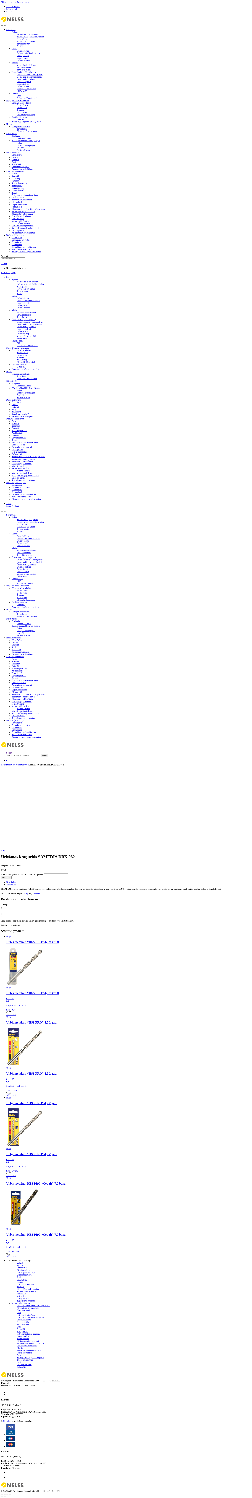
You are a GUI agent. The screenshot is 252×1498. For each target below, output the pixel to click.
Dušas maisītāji (23, 86)
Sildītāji (20, 46)
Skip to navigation (8, 2)
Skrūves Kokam (23, 150)
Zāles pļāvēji (22, 112)
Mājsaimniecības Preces (26, 1291)
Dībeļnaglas (22, 1279)
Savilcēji (20, 148)
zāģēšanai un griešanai (26, 1301)
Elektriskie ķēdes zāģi (26, 115)
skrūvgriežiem (22, 1298)
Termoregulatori (23, 44)
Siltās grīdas (22, 39)
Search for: (5, 256)
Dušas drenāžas (23, 60)
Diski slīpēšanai (18, 230)
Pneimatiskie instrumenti (22, 200)
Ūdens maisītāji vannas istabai (29, 77)
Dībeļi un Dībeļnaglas (26, 145)
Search (9, 753)
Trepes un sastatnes (19, 204)
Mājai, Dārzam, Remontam (17, 100)
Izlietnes (15, 63)
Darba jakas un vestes (21, 240)
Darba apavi (17, 237)
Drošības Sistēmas (19, 117)
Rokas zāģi (16, 164)
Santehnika (10, 29)
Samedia (36, 893)
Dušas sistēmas (23, 84)
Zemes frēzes (22, 105)
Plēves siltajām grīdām (26, 41)
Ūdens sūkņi (22, 107)
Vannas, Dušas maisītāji (26, 89)
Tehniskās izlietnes (24, 70)
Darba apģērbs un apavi (16, 235)
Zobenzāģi (16, 178)
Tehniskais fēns (18, 188)
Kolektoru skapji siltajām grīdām (30, 37)
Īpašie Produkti (12, 506)
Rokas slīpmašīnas (19, 183)
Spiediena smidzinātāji (21, 167)
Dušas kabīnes (23, 51)
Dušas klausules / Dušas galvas (30, 74)
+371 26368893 (13, 7)
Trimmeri (20, 110)
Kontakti (10, 11)
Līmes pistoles (17, 202)
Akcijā (9, 503)
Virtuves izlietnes (24, 67)
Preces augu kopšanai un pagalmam (26, 122)
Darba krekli (17, 242)
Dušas (14, 48)
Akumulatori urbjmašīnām (22, 214)
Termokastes (22, 129)
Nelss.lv (6, 1421)
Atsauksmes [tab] (11, 884)
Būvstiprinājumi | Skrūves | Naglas (26, 141)
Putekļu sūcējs (17, 185)
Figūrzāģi (15, 181)
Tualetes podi (17, 93)
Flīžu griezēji (17, 207)
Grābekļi (15, 159)
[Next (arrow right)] (5, 1496)
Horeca (9, 124)
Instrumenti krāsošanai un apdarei (30, 1317)
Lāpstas (15, 157)
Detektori (21, 119)
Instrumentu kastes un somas (23, 211)
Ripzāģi (15, 192)
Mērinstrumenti (18, 218)
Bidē (19, 96)
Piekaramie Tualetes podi (27, 98)
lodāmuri (20, 1287)
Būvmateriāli (11, 133)
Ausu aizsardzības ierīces (22, 249)
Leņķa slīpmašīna (19, 190)
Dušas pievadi (22, 58)
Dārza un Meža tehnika (21, 103)
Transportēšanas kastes (21, 126)
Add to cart (6, 877)
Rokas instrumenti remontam (23, 233)
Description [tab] (11, 882)
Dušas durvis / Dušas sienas (28, 53)
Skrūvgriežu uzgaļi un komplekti (25, 228)
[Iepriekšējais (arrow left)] (2, 1496)
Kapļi (14, 162)
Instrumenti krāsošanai (21, 221)
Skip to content (23, 2)
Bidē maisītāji (22, 91)
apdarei (20, 1263)
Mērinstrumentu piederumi (22, 226)
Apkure (15, 32)
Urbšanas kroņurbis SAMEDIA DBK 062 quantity (22, 874)
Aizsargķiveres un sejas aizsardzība (26, 252)
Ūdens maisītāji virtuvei (26, 79)
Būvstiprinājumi (23, 1270)
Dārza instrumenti (13, 152)
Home (3, 765)
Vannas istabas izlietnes (26, 65)
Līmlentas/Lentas (24, 138)
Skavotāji (15, 176)
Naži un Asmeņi (23, 223)
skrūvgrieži (21, 1296)
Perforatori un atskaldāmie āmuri (25, 195)
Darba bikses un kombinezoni (24, 247)
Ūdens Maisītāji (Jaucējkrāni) (24, 72)
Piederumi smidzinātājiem (22, 169)
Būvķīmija (16, 136)
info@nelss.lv (12, 9)
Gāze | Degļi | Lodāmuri (22, 216)
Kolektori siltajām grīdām (27, 34)
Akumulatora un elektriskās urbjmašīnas (28, 209)
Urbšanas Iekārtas (19, 197)
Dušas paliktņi (23, 55)
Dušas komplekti (24, 81)
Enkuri (19, 143)
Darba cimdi (17, 244)
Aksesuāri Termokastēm (27, 131)
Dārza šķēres (17, 155)
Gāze (19, 1312)
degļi (19, 1277)
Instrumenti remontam (15, 171)
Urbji (26, 765)
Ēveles (14, 174)
